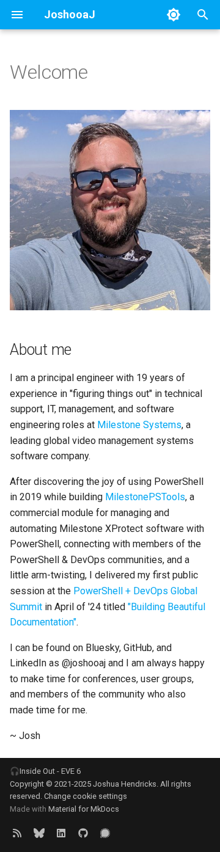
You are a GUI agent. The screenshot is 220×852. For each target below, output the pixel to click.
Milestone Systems (139, 425)
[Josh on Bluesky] (39, 832)
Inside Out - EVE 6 (50, 771)
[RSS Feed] (17, 832)
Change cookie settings (85, 796)
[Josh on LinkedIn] (61, 832)
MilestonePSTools (145, 497)
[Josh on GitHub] (83, 832)
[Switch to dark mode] (173, 14)
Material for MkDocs (83, 809)
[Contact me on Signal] (105, 832)
